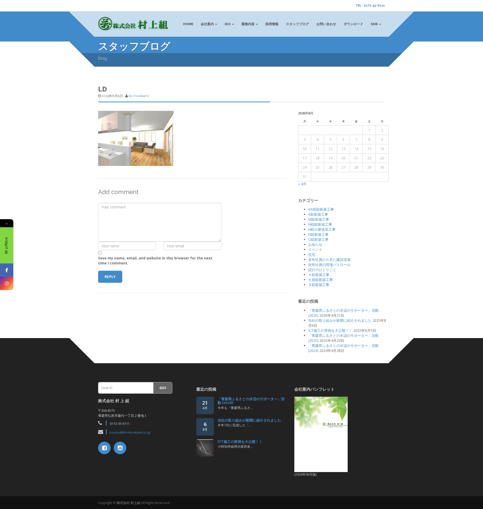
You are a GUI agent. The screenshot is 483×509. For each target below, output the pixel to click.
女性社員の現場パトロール (329, 264)
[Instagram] (6, 283)
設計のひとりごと (322, 269)
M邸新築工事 (318, 219)
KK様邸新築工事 (321, 209)
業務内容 (248, 24)
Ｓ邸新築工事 (318, 284)
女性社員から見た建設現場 (329, 259)
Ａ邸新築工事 (318, 274)
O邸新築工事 (318, 239)
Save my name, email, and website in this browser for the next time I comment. (155, 260)
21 (205, 404)
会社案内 (208, 24)
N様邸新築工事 (320, 224)
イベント (315, 249)
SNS (375, 24)
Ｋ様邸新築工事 (320, 279)
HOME (188, 24)
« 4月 (302, 183)
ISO (228, 24)
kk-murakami (139, 96)
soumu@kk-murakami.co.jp (129, 432)
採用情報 (271, 24)
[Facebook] (6, 270)
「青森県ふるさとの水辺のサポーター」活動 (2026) (251, 401)
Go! (162, 387)
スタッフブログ (297, 24)
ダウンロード (353, 24)
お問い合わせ (326, 24)
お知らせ (315, 244)
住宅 (311, 254)
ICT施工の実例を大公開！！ (330, 330)
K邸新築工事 (318, 214)
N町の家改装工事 (322, 229)
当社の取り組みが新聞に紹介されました (340, 320)
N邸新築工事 (318, 234)
